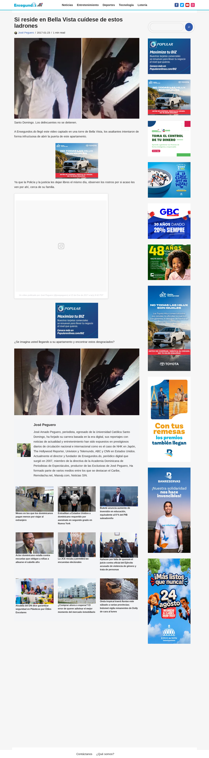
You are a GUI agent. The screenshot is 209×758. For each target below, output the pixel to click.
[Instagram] (193, 5)
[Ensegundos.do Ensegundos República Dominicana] (28, 5)
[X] (182, 5)
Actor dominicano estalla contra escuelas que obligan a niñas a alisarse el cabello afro (33, 558)
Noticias (67, 5)
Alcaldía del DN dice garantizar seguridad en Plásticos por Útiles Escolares (33, 609)
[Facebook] (177, 5)
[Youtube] (187, 5)
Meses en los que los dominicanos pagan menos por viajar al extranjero (34, 516)
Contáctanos (84, 754)
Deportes (109, 5)
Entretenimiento (88, 5)
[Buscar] (189, 27)
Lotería (142, 5)
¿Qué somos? (105, 754)
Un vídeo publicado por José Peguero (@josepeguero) (43, 295)
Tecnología (126, 5)
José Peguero (26, 32)
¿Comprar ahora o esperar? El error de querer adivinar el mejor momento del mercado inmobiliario (76, 608)
